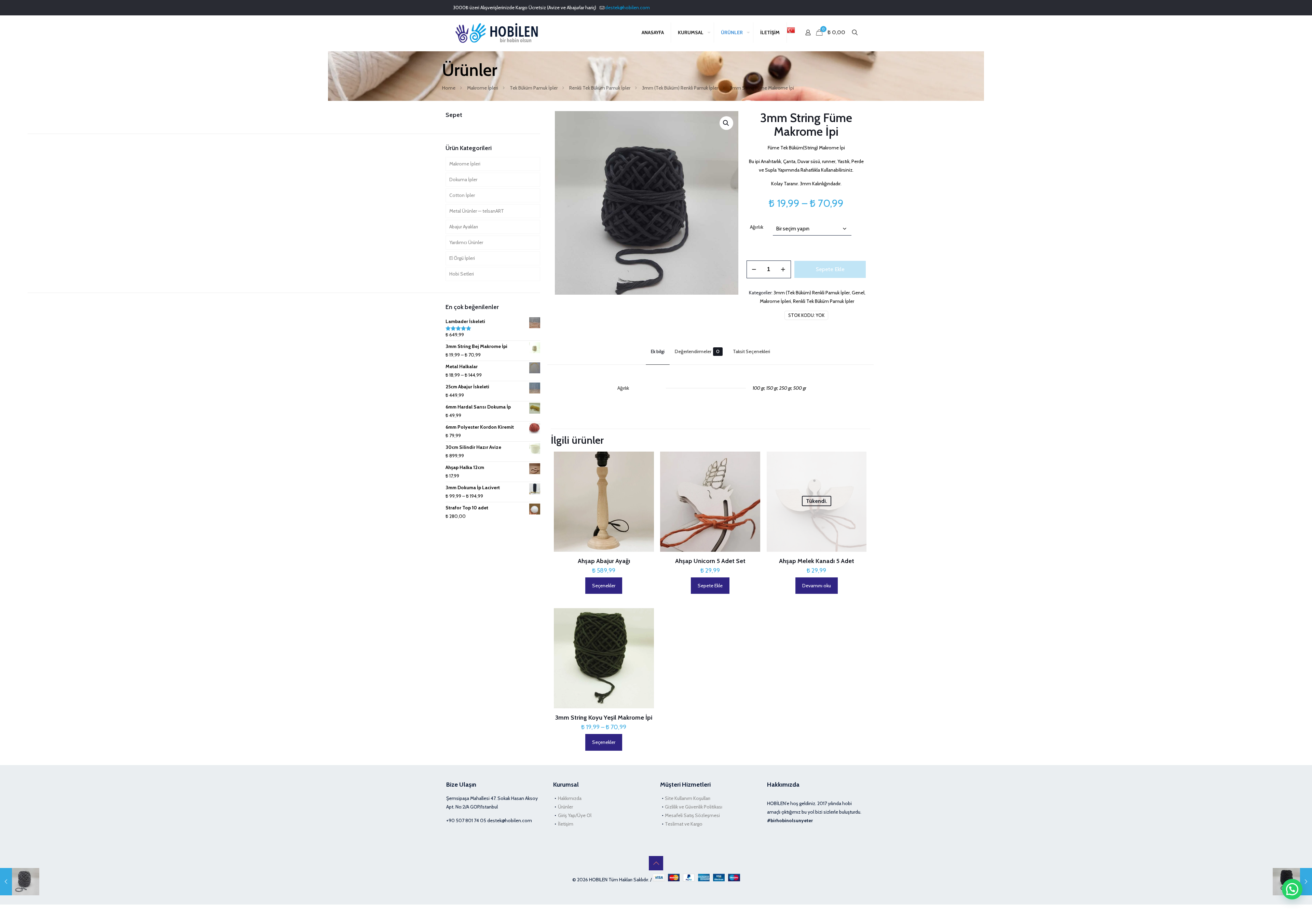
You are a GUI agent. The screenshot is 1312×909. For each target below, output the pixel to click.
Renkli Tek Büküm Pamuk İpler (599, 88)
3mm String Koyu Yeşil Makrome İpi (603, 717)
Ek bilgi (658, 351)
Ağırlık (756, 227)
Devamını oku (816, 586)
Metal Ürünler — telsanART (476, 211)
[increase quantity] (783, 269)
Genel (858, 293)
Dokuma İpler (463, 179)
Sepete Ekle (830, 269)
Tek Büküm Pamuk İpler (534, 88)
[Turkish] (791, 32)
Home (448, 88)
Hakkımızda (570, 798)
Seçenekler (603, 586)
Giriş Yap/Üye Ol (574, 815)
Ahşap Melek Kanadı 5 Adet (816, 561)
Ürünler (565, 807)
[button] (726, 123)
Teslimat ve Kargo (683, 824)
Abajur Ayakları (463, 227)
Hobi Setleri (461, 274)
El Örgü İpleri (462, 258)
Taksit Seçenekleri (751, 351)
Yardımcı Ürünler (466, 242)
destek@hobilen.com (627, 7)
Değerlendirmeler (697, 351)
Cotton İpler (462, 195)
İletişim (565, 824)
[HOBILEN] (498, 32)
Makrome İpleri (482, 88)
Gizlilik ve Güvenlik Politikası (693, 807)
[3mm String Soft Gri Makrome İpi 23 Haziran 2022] (19, 881)
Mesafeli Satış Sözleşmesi (692, 815)
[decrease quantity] (754, 269)
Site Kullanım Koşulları (687, 798)
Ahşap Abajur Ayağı (604, 561)
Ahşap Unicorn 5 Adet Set (710, 561)
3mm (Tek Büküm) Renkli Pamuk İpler (680, 88)
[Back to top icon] (656, 863)
